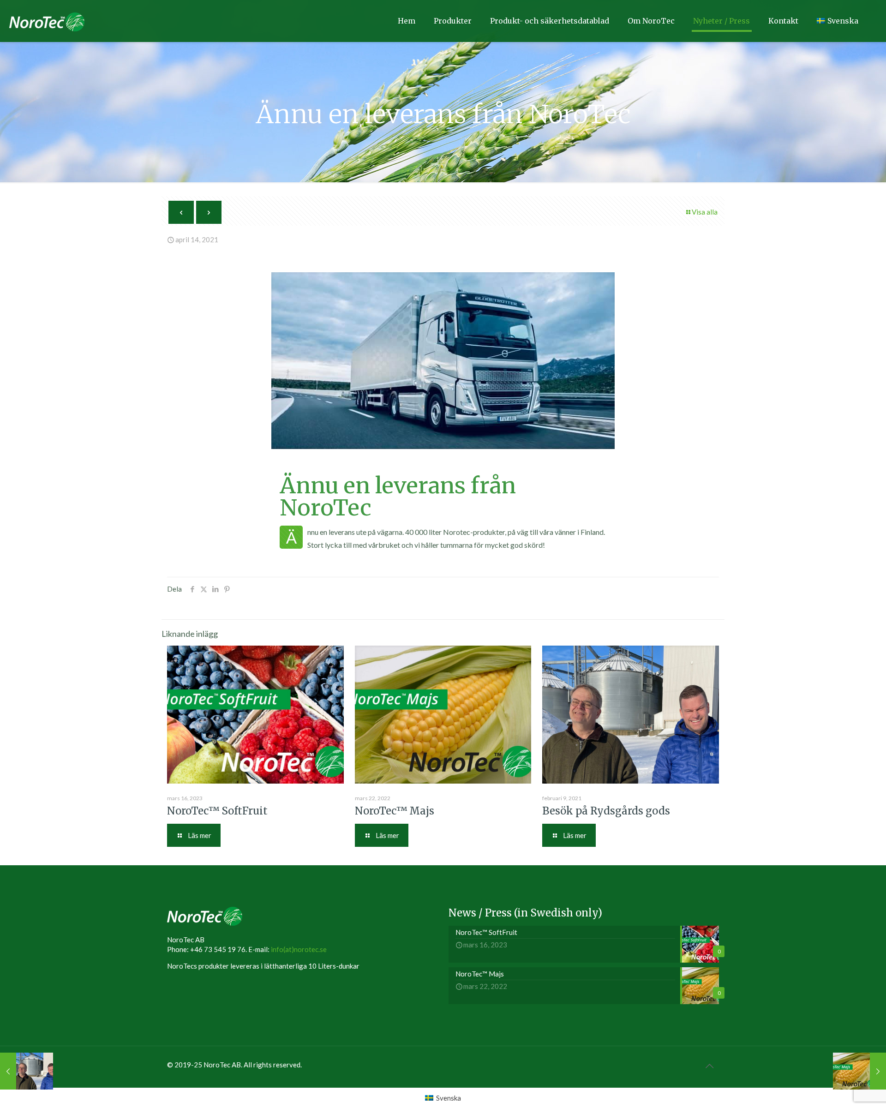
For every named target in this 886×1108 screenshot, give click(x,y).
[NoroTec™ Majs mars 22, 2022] (859, 1071)
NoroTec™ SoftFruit (217, 810)
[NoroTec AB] (46, 21)
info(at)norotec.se (299, 949)
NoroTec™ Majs (394, 810)
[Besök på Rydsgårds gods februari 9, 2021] (26, 1071)
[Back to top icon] (709, 1065)
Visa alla (705, 212)
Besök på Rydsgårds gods (606, 810)
